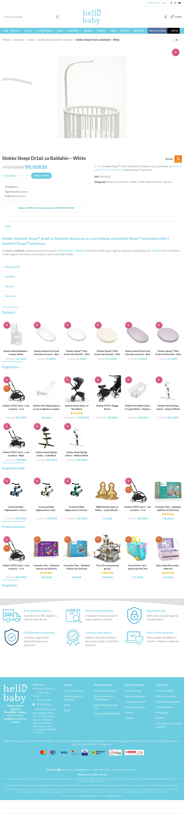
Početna (6, 39)
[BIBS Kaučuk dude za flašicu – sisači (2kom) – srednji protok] (107, 490)
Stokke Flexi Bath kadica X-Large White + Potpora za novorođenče (138, 408)
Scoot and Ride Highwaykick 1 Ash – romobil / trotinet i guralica (46, 510)
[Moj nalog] (166, 17)
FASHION (101, 31)
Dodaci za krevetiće (117, 182)
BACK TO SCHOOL (157, 31)
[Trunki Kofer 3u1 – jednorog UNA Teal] (137, 548)
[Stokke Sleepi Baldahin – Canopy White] (16, 334)
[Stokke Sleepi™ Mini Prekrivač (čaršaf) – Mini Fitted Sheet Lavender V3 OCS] (168, 334)
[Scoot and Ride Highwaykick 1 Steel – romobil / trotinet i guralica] (16, 490)
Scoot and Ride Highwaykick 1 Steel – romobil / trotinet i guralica (16, 510)
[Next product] (180, 40)
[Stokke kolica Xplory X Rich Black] (76, 389)
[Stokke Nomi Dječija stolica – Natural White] (168, 389)
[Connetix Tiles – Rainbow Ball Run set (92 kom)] (168, 490)
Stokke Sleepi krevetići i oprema (55, 39)
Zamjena (129, 718)
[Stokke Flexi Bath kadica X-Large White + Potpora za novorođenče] (137, 389)
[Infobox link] (30, 615)
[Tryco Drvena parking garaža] (107, 548)
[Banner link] (15, 693)
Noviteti (15, 31)
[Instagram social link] (175, 3)
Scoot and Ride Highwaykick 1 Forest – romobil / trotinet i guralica (76, 510)
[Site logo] (92, 16)
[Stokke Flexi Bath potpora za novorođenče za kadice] (46, 389)
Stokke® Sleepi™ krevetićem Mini (140, 238)
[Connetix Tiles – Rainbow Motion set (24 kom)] (76, 548)
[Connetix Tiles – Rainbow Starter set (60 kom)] (46, 548)
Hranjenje (73, 31)
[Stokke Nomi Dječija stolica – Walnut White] (76, 435)
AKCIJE (173, 31)
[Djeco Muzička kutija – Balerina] (168, 548)
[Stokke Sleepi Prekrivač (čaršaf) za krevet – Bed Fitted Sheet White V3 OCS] (46, 334)
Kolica (28, 31)
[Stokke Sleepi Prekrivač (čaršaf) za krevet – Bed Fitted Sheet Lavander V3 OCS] (137, 334)
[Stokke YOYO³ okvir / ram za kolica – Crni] (16, 389)
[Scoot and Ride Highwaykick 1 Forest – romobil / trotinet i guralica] (76, 490)
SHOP (5, 31)
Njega (60, 31)
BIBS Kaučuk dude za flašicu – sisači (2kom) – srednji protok (107, 510)
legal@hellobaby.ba (114, 796)
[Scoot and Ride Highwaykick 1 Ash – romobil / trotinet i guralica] (46, 490)
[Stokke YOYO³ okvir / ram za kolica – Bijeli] (16, 435)
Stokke (31, 39)
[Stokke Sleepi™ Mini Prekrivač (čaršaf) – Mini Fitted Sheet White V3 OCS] (76, 334)
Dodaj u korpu (41, 175)
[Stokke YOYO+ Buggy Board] (107, 389)
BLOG (67, 710)
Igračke (88, 31)
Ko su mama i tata (73, 690)
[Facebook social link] (171, 3)
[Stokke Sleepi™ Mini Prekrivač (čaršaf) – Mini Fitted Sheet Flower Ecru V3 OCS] (107, 334)
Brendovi (139, 31)
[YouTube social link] (179, 3)
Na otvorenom (44, 31)
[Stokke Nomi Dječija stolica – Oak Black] (46, 435)
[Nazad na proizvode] (176, 40)
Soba (113, 31)
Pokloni (125, 31)
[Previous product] (173, 40)
